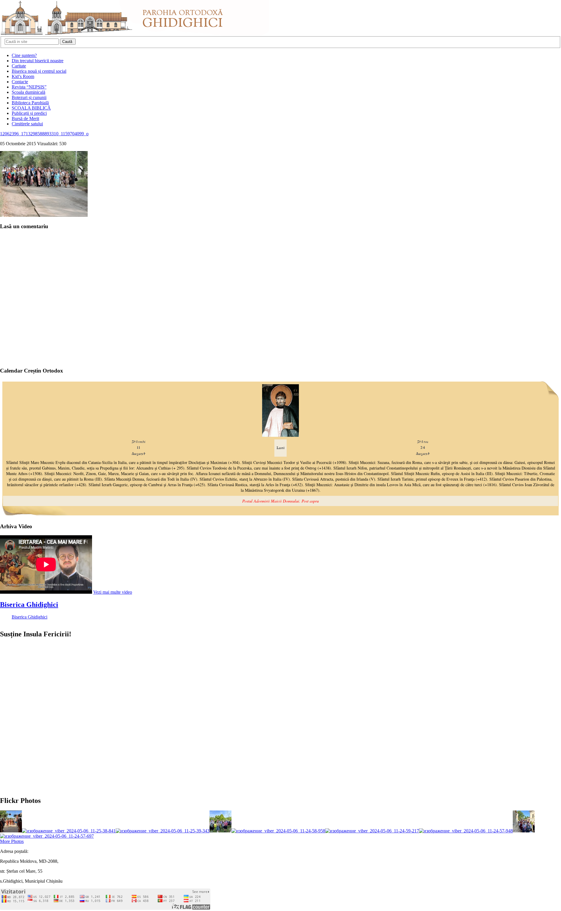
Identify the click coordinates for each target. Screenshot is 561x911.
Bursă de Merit (25, 118)
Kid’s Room (23, 76)
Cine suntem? (24, 55)
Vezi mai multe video (112, 592)
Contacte (20, 81)
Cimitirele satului (27, 123)
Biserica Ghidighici (29, 604)
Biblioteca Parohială (30, 102)
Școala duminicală (28, 92)
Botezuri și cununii (29, 97)
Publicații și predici (29, 113)
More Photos (12, 841)
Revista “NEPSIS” (29, 86)
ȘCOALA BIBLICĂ (31, 107)
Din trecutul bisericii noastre (37, 60)
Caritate (19, 65)
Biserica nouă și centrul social (39, 71)
